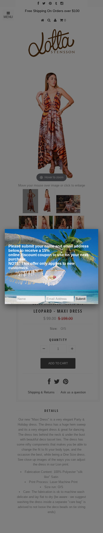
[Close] (98, 229)
